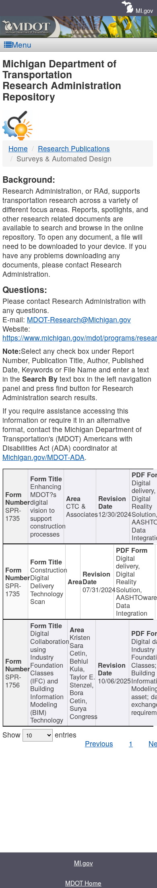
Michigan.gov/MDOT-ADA (43, 457)
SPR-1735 (13, 514)
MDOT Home (83, 882)
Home (18, 148)
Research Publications (74, 148)
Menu (21, 44)
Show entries (39, 734)
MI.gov (144, 10)
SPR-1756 (13, 681)
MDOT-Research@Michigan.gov (79, 319)
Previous (99, 743)
